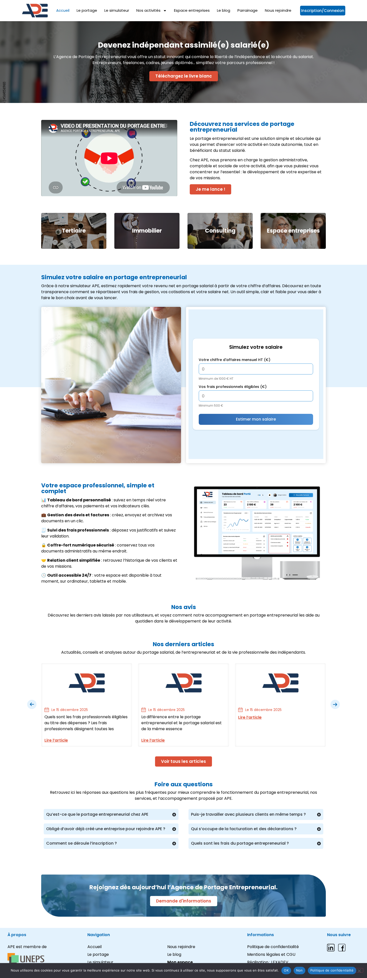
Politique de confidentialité (332, 970)
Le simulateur (116, 10)
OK (286, 970)
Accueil (62, 10)
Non (299, 970)
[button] (32, 704)
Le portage (87, 10)
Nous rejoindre (278, 10)
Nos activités (148, 10)
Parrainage (247, 10)
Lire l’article (56, 740)
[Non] (359, 970)
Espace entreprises (192, 10)
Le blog (223, 10)
